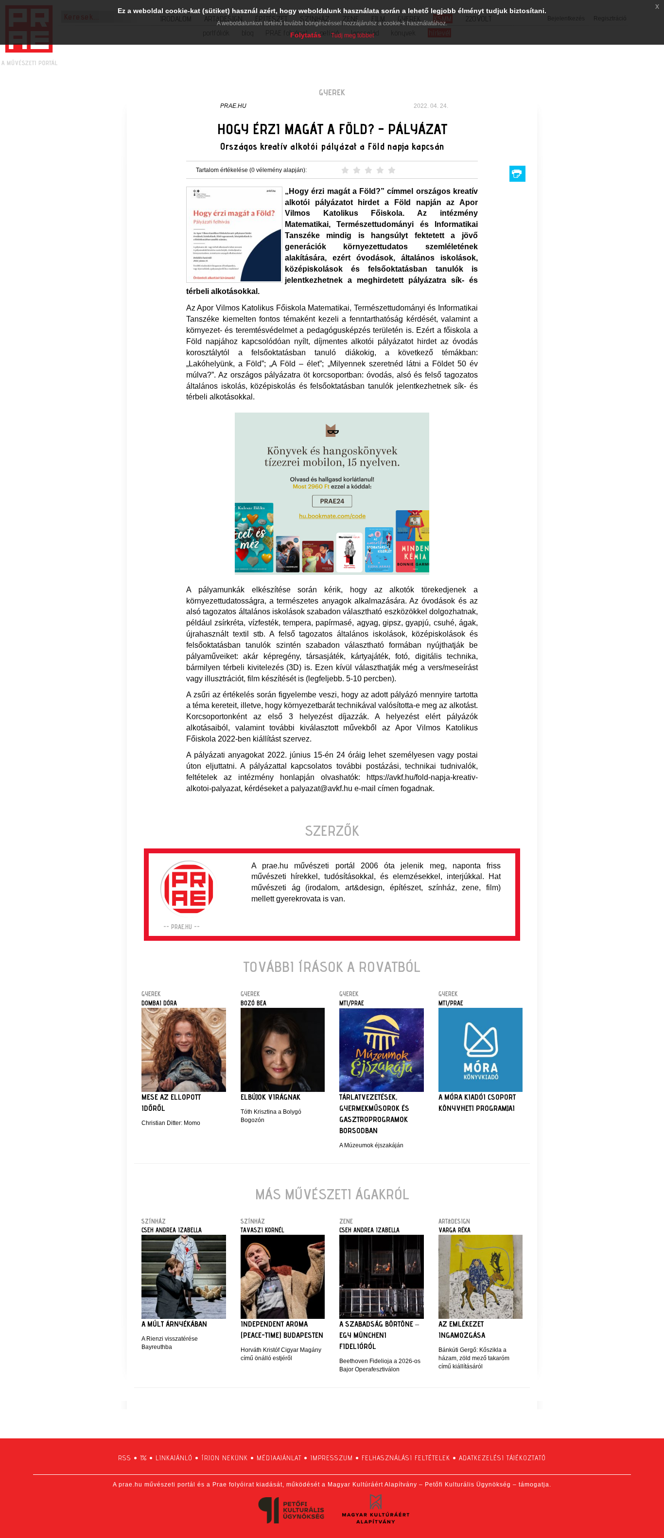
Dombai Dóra (159, 1003)
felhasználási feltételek (406, 1458)
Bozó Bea (253, 1003)
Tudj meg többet (352, 35)
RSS (124, 1458)
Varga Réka (454, 1230)
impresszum (331, 1458)
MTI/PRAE (351, 1003)
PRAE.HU (233, 106)
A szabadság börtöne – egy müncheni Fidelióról (379, 1335)
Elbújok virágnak (270, 1097)
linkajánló (174, 1458)
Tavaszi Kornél (262, 1230)
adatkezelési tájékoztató (502, 1458)
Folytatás (305, 35)
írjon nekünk (224, 1458)
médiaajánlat (279, 1458)
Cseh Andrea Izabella (171, 1230)
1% (143, 1458)
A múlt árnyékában (174, 1324)
